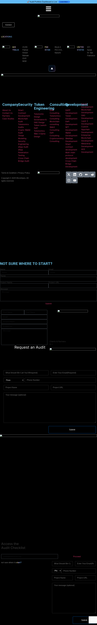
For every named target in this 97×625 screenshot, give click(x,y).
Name (2, 269)
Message (4, 289)
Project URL (53, 282)
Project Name (6, 282)
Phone (3, 276)
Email (50, 269)
